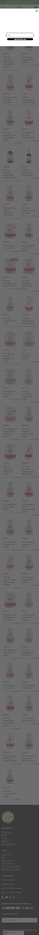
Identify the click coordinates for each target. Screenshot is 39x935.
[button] (36, 11)
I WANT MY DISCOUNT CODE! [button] (20, 39)
